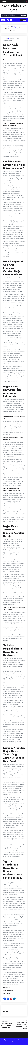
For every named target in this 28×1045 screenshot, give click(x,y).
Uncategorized (15, 27)
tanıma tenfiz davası (8, 990)
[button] (4, 1)
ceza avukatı (6, 993)
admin (5, 1011)
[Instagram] (26, 1)
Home (9, 27)
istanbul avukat (7, 987)
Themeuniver (15, 1042)
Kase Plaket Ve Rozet (14, 7)
